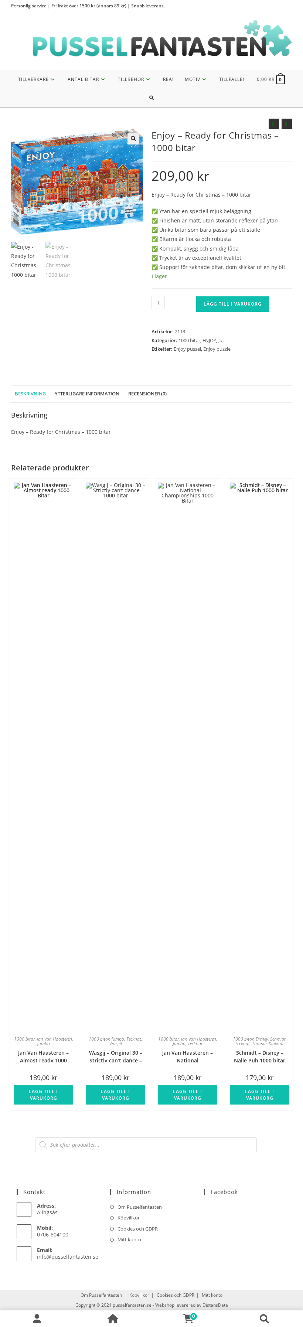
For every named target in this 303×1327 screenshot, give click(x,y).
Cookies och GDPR (138, 1228)
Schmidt (278, 1039)
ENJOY (209, 340)
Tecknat (133, 1039)
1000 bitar (189, 340)
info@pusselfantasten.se (67, 1256)
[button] (133, 138)
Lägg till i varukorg (233, 304)
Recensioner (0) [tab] (147, 394)
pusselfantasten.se (132, 1305)
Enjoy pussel (187, 349)
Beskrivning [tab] (30, 394)
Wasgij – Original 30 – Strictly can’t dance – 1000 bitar (115, 1056)
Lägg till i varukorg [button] (43, 1094)
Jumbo (43, 1043)
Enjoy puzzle (217, 349)
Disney (262, 1039)
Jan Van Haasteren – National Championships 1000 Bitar (187, 1056)
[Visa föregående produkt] (274, 124)
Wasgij (115, 1043)
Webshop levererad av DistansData (191, 1305)
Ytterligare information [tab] (87, 394)
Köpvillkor (129, 1217)
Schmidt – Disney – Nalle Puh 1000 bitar (259, 1056)
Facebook (224, 1191)
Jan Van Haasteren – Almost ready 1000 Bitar (43, 1056)
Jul (221, 340)
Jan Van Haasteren (54, 1039)
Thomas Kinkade (268, 1043)
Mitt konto (129, 1239)
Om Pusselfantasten (140, 1207)
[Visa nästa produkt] (287, 124)
